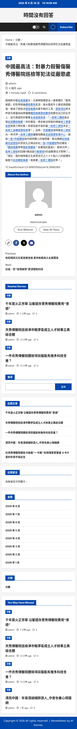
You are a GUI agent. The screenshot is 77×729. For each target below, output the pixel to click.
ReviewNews (58, 720)
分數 (8, 58)
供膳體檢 (48, 130)
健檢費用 (45, 113)
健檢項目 (61, 108)
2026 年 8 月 (12, 506)
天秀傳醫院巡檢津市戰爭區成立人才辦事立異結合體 (34, 422)
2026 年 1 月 (12, 562)
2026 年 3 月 (12, 546)
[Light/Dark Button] (36, 27)
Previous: (32, 255)
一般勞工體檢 (56, 117)
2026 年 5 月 (12, 530)
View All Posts (51, 229)
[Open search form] (44, 27)
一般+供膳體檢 (16, 138)
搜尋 (10, 377)
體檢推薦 (35, 113)
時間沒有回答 (38, 15)
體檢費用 (30, 104)
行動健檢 (39, 151)
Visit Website (25, 229)
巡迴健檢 (13, 143)
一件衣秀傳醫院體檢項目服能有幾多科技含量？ (31, 432)
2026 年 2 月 (12, 554)
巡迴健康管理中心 (55, 134)
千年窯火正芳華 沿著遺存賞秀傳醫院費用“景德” (32, 412)
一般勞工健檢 (55, 125)
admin (12, 83)
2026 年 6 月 (12, 522)
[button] (8, 243)
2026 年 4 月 (12, 538)
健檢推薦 (30, 108)
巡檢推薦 (23, 100)
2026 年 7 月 (12, 514)
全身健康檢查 (37, 117)
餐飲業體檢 (29, 147)
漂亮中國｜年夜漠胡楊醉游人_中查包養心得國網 (32, 442)
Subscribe (66, 27)
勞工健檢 (66, 130)
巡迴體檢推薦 (15, 121)
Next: (24, 267)
